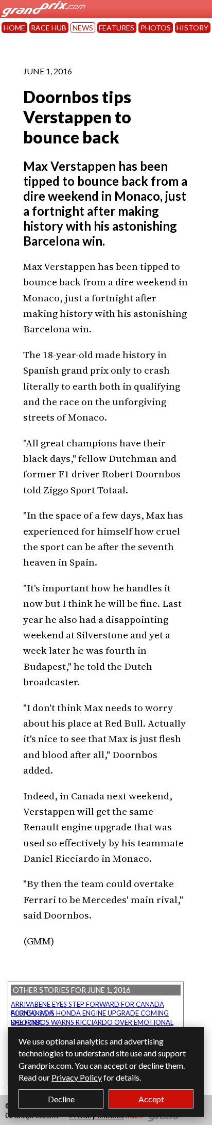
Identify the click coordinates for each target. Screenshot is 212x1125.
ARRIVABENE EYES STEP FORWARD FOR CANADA (87, 1004)
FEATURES (116, 27)
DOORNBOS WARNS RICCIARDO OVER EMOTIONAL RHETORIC (92, 1022)
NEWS (83, 27)
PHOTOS (155, 27)
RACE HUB (48, 27)
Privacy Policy (76, 1077)
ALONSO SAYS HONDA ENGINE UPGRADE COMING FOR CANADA (90, 1013)
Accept (151, 1099)
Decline (61, 1099)
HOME (14, 27)
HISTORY (192, 27)
